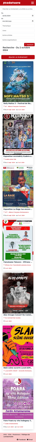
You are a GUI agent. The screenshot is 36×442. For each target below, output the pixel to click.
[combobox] (18, 26)
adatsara (13, 2)
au (2, 18)
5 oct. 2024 (21, 162)
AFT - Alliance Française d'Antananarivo (17, 212)
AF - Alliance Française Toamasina (15, 106)
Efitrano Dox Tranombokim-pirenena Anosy (18, 265)
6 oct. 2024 (21, 109)
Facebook (22, 439)
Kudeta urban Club (10, 159)
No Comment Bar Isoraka (12, 318)
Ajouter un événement (18, 57)
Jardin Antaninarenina (11, 423)
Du (2, 13)
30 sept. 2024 (11, 109)
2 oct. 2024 (8, 268)
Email (30, 439)
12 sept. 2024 (11, 162)
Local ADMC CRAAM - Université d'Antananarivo (19, 371)
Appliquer (30, 44)
